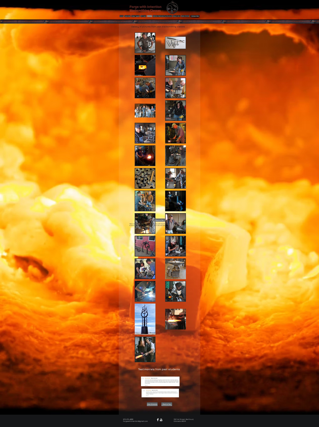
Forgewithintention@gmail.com (135, 421)
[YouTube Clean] (161, 419)
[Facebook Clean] (157, 419)
